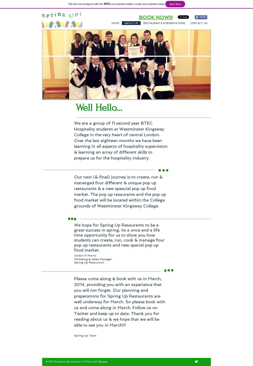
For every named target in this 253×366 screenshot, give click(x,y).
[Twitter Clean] (196, 361)
